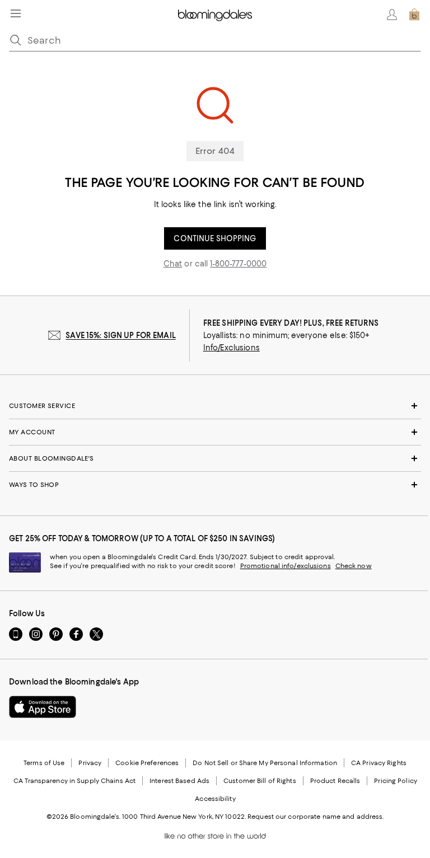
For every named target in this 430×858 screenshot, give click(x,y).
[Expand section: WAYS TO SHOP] (215, 485)
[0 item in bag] (414, 14)
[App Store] (42, 707)
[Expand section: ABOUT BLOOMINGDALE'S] (215, 458)
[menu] (15, 13)
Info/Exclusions (231, 347)
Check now (353, 566)
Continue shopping (215, 238)
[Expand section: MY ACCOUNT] (215, 432)
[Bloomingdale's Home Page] (215, 14)
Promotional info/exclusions (285, 566)
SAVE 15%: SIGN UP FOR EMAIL (121, 335)
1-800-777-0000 (238, 263)
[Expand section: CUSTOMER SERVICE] (215, 406)
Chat (173, 263)
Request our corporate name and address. (315, 817)
